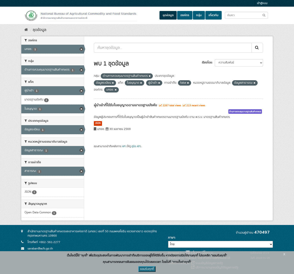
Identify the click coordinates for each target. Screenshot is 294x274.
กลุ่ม (199, 15)
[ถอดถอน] (150, 76)
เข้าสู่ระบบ (262, 3)
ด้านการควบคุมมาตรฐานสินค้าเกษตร (245, 111)
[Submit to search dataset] (264, 15)
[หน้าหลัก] (26, 30)
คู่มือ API (136, 146)
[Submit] (257, 48)
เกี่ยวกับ (213, 15)
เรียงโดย (207, 62)
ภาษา (171, 238)
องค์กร (184, 15)
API (124, 146)
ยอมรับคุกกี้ (147, 269)
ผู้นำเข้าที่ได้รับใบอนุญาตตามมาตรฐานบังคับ (125, 105)
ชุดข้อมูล (168, 15)
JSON (98, 123)
